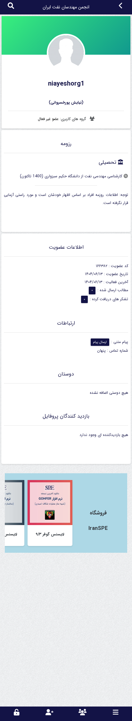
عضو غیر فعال (48, 119)
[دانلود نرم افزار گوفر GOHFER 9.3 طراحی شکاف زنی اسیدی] (50, 502)
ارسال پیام (100, 342)
